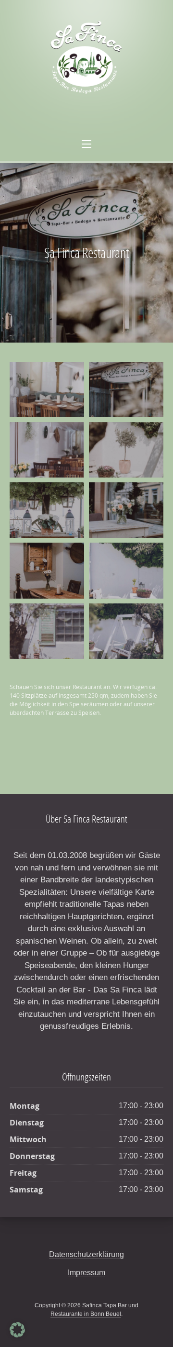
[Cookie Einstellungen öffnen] (17, 1335)
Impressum (86, 1273)
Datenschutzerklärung (86, 1254)
